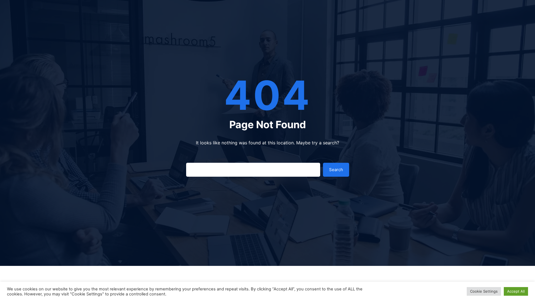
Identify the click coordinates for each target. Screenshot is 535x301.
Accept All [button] (516, 291)
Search (336, 169)
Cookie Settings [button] (484, 291)
